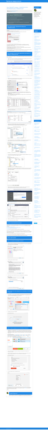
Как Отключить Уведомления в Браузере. (17, 3)
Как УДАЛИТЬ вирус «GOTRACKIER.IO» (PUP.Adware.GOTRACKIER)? (37, 101)
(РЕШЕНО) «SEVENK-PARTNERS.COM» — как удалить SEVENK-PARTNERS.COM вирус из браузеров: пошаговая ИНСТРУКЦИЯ (37, 52)
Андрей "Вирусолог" (13, 11)
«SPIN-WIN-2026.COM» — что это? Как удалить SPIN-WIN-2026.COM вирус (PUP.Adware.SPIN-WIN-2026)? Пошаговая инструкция (37, 65)
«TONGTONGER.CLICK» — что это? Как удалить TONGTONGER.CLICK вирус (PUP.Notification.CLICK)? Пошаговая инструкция (37, 174)
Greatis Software (23, 225)
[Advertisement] (37, 23)
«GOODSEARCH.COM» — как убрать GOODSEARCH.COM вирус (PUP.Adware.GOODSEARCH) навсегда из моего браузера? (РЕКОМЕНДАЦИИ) (37, 81)
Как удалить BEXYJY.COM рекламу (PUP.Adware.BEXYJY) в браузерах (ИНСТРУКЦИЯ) (37, 94)
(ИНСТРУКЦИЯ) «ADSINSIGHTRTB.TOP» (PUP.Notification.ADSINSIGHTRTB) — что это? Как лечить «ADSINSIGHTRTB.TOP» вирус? (37, 91)
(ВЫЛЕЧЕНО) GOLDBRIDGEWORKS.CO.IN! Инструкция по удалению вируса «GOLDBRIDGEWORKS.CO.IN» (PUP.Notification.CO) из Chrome (37, 77)
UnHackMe (20, 225)
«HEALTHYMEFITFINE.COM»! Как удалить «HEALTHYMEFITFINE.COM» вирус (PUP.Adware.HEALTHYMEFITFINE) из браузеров (37, 104)
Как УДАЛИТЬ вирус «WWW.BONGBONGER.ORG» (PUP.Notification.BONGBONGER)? (37, 137)
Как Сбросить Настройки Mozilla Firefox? (26, 3)
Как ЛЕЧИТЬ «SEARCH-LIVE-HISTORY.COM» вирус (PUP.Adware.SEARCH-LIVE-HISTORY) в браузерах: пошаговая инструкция (37, 197)
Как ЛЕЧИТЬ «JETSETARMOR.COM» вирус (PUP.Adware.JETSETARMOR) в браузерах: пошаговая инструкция (37, 107)
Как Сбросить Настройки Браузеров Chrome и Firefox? (36, 3)
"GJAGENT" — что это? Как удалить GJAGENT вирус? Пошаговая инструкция (37, 127)
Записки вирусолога (13, 1)
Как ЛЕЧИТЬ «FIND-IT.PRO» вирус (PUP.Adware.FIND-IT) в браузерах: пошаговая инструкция (37, 134)
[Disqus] (19, 405)
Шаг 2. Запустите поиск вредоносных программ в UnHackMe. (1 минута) (14, 227)
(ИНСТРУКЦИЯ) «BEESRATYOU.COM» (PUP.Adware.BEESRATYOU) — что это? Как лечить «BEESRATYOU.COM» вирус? (37, 201)
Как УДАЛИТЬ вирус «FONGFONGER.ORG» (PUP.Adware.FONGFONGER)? (37, 159)
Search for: (35, 221)
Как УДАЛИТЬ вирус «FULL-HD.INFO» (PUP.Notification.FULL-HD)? (37, 34)
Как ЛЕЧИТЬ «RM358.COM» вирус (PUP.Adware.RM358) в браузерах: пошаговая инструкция (37, 178)
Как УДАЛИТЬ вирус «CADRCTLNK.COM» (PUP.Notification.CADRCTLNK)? (37, 140)
